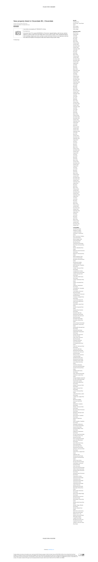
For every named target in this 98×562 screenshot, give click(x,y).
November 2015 (76, 163)
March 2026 (75, 41)
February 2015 (76, 174)
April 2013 (75, 202)
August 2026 (75, 34)
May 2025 (75, 51)
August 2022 (75, 83)
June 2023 (75, 74)
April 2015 (75, 171)
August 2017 (75, 139)
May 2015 (75, 170)
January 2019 (76, 128)
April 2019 (75, 125)
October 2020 (76, 105)
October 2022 (76, 80)
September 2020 (76, 106)
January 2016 (76, 161)
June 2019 (75, 124)
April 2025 (75, 53)
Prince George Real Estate (78, 438)
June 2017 (75, 142)
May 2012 (75, 216)
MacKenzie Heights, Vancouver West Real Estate (77, 401)
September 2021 (76, 93)
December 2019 (76, 116)
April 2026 (75, 40)
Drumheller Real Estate (78, 318)
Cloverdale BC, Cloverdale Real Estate (23, 24)
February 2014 (76, 189)
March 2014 (75, 187)
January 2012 (76, 222)
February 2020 (76, 115)
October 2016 (76, 151)
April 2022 (75, 87)
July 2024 (75, 64)
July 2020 (75, 108)
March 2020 (75, 113)
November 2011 (76, 223)
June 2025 (75, 50)
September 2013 (76, 194)
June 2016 (75, 155)
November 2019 (76, 118)
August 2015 (75, 165)
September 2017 (76, 138)
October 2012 (76, 209)
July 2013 (75, 197)
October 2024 (76, 61)
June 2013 (75, 199)
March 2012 (75, 219)
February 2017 (76, 148)
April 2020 (75, 112)
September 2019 (76, 121)
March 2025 (75, 54)
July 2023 (75, 73)
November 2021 (76, 90)
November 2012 (76, 207)
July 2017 (75, 141)
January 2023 (76, 77)
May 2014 (75, 184)
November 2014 (76, 178)
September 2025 (76, 48)
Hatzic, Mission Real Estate (78, 373)
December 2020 (76, 103)
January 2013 (76, 206)
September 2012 (76, 210)
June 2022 (75, 85)
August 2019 (75, 122)
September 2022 (76, 82)
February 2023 (76, 76)
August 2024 (75, 63)
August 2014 (75, 183)
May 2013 (75, 200)
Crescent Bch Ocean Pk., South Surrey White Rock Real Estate (78, 301)
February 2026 (76, 43)
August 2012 (75, 212)
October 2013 (76, 193)
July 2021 (75, 95)
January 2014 (76, 190)
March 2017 (75, 147)
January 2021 (76, 102)
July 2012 (75, 213)
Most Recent (75, 32)
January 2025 (76, 57)
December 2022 (76, 79)
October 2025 (76, 47)
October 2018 (76, 129)
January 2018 (76, 135)
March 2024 (75, 69)
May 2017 (75, 144)
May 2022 (75, 86)
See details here (26, 31)
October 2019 (76, 119)
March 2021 (75, 100)
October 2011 (75, 225)
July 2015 (75, 167)
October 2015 (76, 164)
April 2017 (75, 145)
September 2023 (76, 70)
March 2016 (75, 160)
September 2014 (76, 181)
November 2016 (76, 150)
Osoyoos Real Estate (77, 427)
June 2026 (75, 37)
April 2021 (75, 99)
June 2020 (75, 109)
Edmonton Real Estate (77, 330)
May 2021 (75, 98)
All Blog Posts (76, 21)
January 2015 (76, 176)
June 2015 (75, 168)
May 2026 (75, 38)
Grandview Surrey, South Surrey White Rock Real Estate (78, 362)
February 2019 (76, 126)
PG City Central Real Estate (78, 434)
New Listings (75, 26)
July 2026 (75, 35)
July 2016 (75, 154)
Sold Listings (75, 29)
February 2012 (76, 220)
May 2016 (75, 157)
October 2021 (76, 92)
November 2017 (76, 137)
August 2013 (75, 196)
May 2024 (75, 66)
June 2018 (75, 132)
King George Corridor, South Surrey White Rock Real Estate (78, 382)
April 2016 (75, 158)
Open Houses (76, 27)
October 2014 (76, 180)
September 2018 (76, 131)
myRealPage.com (51, 549)
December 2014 (76, 177)
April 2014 (75, 186)
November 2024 (76, 60)
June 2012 (75, 215)
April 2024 (75, 67)
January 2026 (76, 44)
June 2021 (75, 96)
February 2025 (76, 56)
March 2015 (75, 173)
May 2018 (75, 134)
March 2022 (75, 89)
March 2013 (75, 203)
